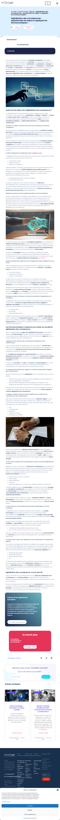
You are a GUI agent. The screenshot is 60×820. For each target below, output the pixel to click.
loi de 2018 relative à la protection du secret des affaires (25, 530)
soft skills (46, 354)
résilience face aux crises (41, 293)
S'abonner (46, 779)
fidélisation (18, 323)
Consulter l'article (17, 733)
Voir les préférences (30, 814)
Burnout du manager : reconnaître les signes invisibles (17, 707)
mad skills (25, 356)
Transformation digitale (26, 12)
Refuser (30, 810)
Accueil (13, 12)
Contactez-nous (10, 590)
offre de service (29, 588)
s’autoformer (35, 148)
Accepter (30, 806)
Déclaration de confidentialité (30, 818)
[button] (57, 790)
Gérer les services (6, 801)
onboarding (14, 169)
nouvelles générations (44, 256)
